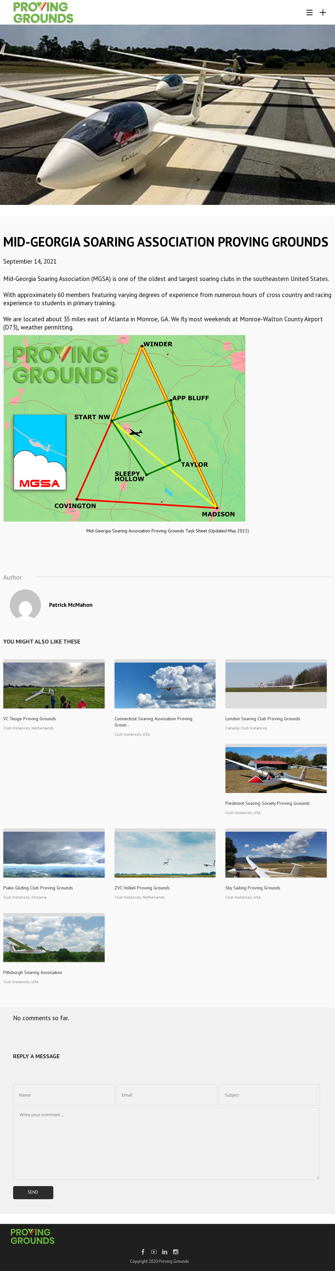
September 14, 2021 (30, 261)
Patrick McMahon (71, 604)
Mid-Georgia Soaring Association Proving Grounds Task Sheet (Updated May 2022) (167, 531)
